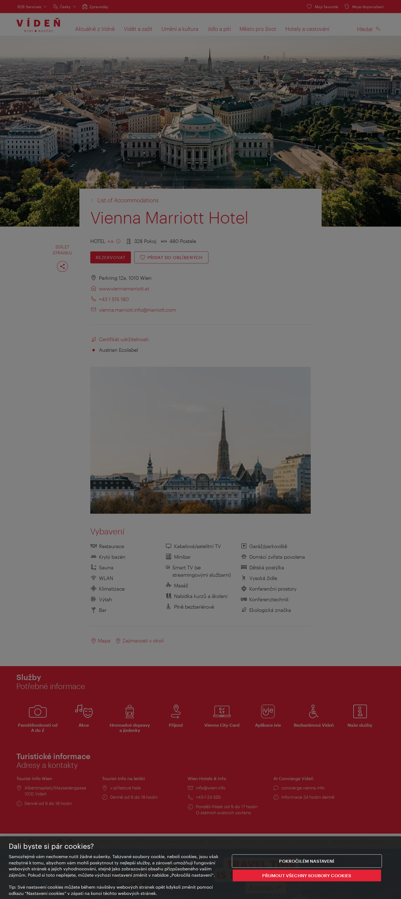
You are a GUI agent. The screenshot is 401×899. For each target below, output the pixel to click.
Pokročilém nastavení (306, 861)
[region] (200, 867)
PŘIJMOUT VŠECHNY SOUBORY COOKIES (306, 875)
